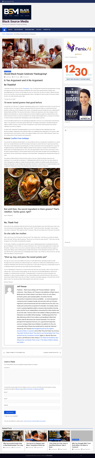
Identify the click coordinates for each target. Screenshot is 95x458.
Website (6, 405)
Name (6, 392)
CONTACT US (46, 29)
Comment (7, 367)
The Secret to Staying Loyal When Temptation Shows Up (35, 444)
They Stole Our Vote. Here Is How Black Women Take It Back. (58, 445)
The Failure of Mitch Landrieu (49, 340)
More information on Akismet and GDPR (34, 389)
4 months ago (53, 449)
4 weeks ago (30, 447)
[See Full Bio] (24, 342)
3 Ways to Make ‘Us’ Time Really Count (15, 352)
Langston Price (39, 447)
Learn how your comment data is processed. (35, 421)
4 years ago (8, 77)
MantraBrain (49, 455)
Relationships (18, 29)
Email (5, 398)
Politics (38, 29)
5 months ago (76, 449)
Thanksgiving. (26, 88)
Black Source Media (15, 21)
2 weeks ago (8, 447)
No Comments (25, 77)
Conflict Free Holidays (20, 138)
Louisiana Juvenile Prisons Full (50, 352)
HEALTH (10, 29)
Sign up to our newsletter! (11, 416)
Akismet (17, 389)
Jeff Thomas (16, 77)
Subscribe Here (29, 29)
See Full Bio (20, 342)
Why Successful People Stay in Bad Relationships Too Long (13, 444)
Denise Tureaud (63, 449)
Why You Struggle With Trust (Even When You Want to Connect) (81, 445)
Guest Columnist (17, 447)
